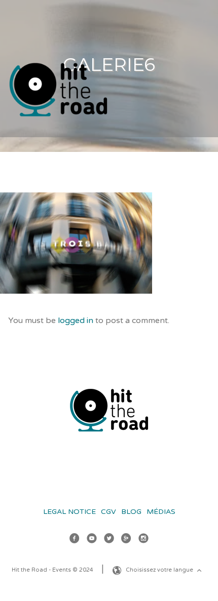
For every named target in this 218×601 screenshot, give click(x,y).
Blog (131, 511)
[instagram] (143, 540)
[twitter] (109, 540)
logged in (75, 320)
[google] (126, 540)
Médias (161, 511)
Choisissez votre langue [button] (160, 570)
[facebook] (74, 540)
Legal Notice (69, 511)
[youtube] (92, 540)
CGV (108, 511)
